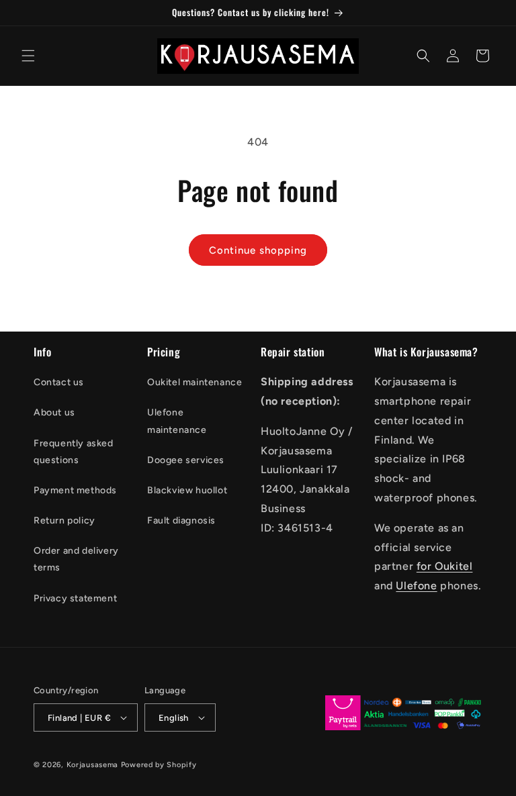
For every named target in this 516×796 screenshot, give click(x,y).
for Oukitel (445, 566)
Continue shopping (258, 250)
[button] (28, 55)
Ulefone (416, 585)
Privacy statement (75, 598)
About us (54, 412)
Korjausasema (92, 764)
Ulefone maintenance (177, 421)
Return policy (64, 520)
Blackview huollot (187, 490)
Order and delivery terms (76, 559)
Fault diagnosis (181, 520)
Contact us (59, 382)
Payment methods (75, 490)
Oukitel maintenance (194, 382)
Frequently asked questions (74, 452)
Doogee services (185, 460)
